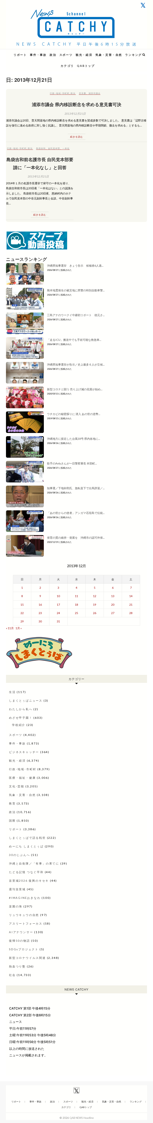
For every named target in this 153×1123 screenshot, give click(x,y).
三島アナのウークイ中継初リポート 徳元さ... (76, 315)
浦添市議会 (94, 93)
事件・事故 (38, 54)
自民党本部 (54, 148)
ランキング (133, 54)
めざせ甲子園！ (20, 717)
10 (58, 596)
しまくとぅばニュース (25, 700)
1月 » (19, 628)
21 (130, 604)
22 (22, 613)
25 (76, 613)
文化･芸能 (16, 786)
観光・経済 (84, 54)
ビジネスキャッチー (24, 752)
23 (40, 613)
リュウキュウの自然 (24, 915)
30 (40, 621)
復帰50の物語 (19, 940)
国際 (12, 820)
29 (22, 621)
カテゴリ (67, 65)
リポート (20, 54)
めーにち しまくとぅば (26, 846)
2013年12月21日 (75, 113)
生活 (12, 692)
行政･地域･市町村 (59, 93)
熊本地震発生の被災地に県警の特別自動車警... (76, 290)
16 (40, 604)
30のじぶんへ (19, 855)
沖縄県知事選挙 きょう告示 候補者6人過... (75, 265)
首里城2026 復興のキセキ (29, 880)
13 (112, 596)
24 (58, 613)
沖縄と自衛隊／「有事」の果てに (34, 863)
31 (58, 621)
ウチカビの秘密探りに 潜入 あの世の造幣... (73, 414)
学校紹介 (18, 725)
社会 (12, 975)
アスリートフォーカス (25, 923)
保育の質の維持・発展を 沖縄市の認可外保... (76, 537)
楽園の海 (15, 906)
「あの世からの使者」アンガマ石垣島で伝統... (76, 513)
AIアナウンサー (21, 932)
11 (76, 596)
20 (112, 604)
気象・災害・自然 (108, 54)
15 (22, 604)
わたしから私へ (20, 709)
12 (94, 596)
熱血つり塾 (17, 966)
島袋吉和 (41, 148)
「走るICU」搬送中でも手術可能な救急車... (74, 339)
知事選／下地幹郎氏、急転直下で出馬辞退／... (76, 488)
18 (76, 604)
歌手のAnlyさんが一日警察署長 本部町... (72, 463)
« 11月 (10, 628)
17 (58, 604)
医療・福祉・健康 (22, 777)
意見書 (82, 93)
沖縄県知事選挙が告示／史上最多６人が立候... (76, 364)
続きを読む (76, 136)
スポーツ (66, 54)
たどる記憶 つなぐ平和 (26, 872)
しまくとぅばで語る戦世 (27, 837)
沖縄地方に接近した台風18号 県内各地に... (73, 438)
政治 (53, 54)
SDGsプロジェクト (23, 949)
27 (112, 613)
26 (94, 613)
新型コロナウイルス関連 (27, 957)
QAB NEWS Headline (27, 52)
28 (130, 613)
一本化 (66, 148)
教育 (12, 803)
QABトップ (86, 65)
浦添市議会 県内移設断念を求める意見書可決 (76, 104)
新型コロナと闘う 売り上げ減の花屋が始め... (74, 389)
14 (130, 596)
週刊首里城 (17, 889)
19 (94, 604)
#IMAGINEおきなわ (25, 897)
